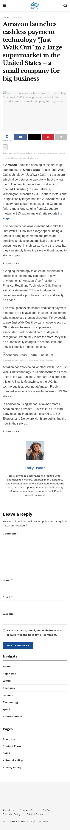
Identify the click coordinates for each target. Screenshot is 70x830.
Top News (9, 673)
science (8, 695)
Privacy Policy (12, 767)
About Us (9, 739)
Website (8, 613)
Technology (10, 702)
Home (6, 17)
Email (8, 597)
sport (6, 709)
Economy (18, 17)
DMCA (6, 753)
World (7, 680)
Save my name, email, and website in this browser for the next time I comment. (34, 632)
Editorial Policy (13, 760)
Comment (11, 533)
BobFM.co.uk (19, 821)
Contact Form (12, 746)
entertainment (12, 716)
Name (8, 580)
